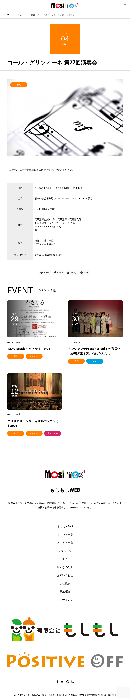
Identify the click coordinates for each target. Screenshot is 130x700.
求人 (65, 559)
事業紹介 (65, 591)
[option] (65, 117)
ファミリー (34, 356)
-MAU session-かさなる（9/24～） (31, 349)
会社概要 (65, 583)
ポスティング (65, 599)
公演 (76, 361)
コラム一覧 (65, 551)
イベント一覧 (65, 534)
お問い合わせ (65, 575)
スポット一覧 (65, 543)
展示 (16, 356)
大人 (95, 361)
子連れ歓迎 (53, 433)
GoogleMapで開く (82, 198)
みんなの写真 (65, 567)
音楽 (19, 84)
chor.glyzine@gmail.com (48, 254)
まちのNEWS (65, 526)
